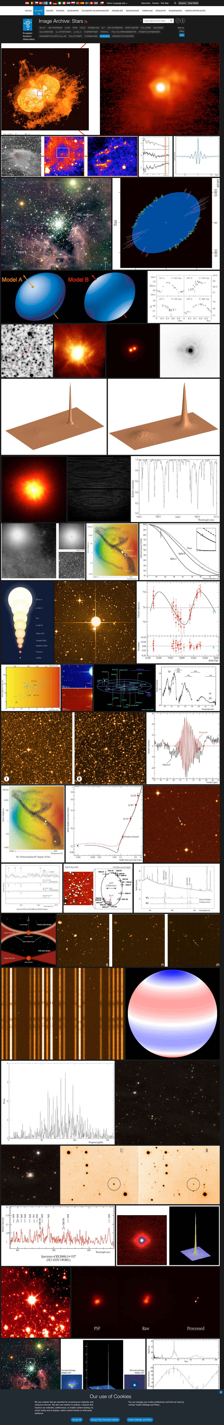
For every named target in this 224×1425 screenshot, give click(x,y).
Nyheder (60, 11)
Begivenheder (132, 11)
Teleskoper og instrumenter (95, 11)
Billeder (39, 11)
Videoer (49, 11)
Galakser (158, 28)
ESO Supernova (115, 28)
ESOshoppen (73, 11)
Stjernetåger (91, 32)
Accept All (76, 1419)
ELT (103, 28)
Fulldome (146, 28)
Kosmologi (93, 28)
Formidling (147, 11)
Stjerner (104, 36)
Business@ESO (175, 11)
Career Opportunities (195, 11)
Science (182, 3)
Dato (182, 35)
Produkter (161, 11)
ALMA (67, 28)
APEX (75, 28)
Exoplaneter (131, 28)
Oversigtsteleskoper (123, 36)
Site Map (165, 3)
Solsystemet (75, 36)
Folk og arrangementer (124, 32)
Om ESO (28, 11)
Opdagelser (117, 11)
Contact (155, 3)
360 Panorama (55, 28)
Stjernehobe (91, 36)
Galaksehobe (46, 32)
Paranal (104, 32)
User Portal (193, 3)
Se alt (43, 28)
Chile (82, 28)
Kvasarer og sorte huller (53, 36)
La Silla (77, 32)
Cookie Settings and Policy (140, 1419)
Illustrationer (63, 32)
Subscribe (145, 3)
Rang (182, 31)
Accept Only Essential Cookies (104, 1419)
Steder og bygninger (149, 32)
